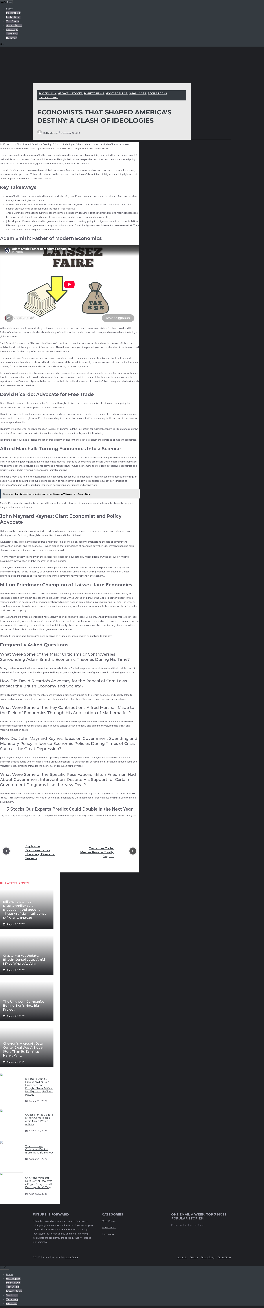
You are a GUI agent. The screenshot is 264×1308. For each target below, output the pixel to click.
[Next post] (133, 851)
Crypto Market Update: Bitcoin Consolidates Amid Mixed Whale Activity (24, 959)
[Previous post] (6, 851)
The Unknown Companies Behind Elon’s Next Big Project (23, 1005)
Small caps (12, 29)
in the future (71, 1257)
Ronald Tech (52, 133)
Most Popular (13, 12)
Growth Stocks (14, 25)
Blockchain (11, 37)
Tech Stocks (12, 21)
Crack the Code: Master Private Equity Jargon (97, 852)
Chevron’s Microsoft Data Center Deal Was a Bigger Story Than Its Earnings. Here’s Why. (39, 1182)
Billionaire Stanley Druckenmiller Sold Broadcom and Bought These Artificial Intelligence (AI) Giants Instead (25, 909)
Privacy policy (208, 1257)
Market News (13, 17)
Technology (12, 33)
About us (182, 1257)
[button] (2, 44)
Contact (194, 1257)
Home (9, 8)
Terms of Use (224, 1257)
